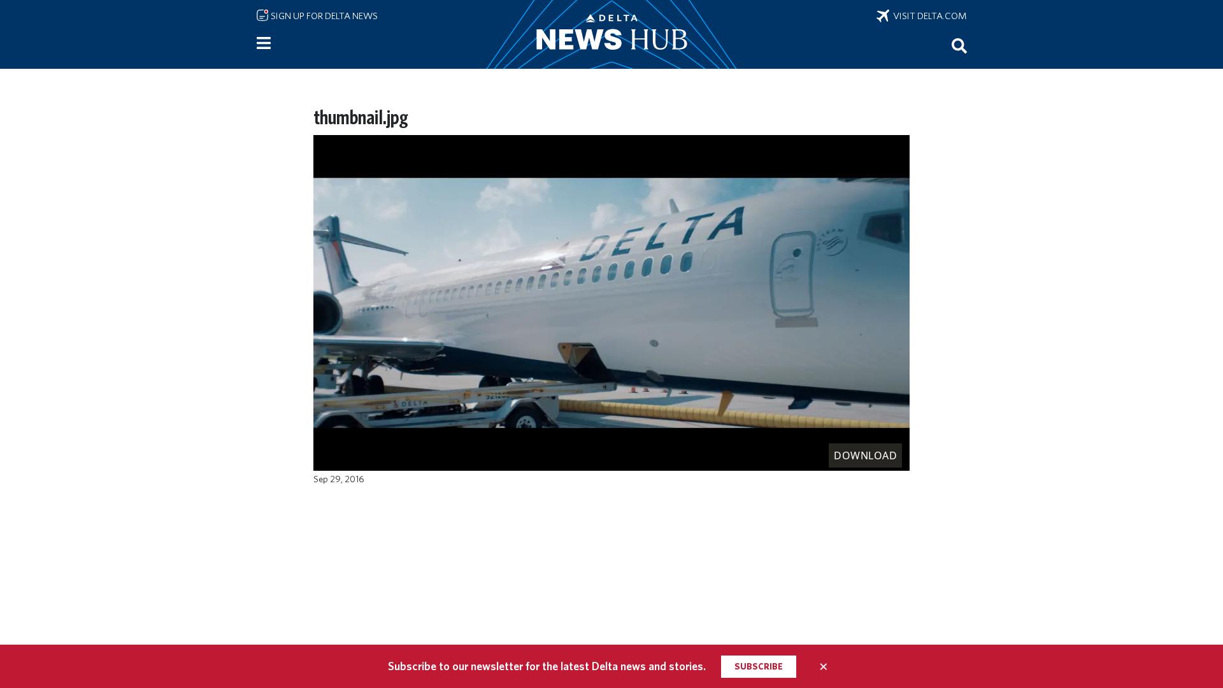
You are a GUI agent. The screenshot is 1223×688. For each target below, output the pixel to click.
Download (865, 455)
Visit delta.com (928, 16)
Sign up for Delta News (323, 16)
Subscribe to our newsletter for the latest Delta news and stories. (547, 666)
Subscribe (758, 666)
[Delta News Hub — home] (611, 34)
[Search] (959, 45)
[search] (959, 45)
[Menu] (264, 43)
